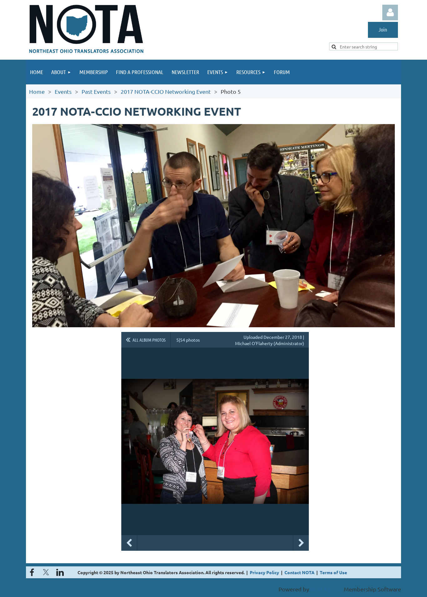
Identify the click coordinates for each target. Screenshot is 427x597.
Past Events (96, 91)
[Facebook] (32, 572)
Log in (390, 12)
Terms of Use (333, 572)
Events (63, 91)
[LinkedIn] (60, 572)
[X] (46, 572)
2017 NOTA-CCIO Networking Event (166, 91)
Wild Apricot (326, 589)
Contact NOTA (299, 572)
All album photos (149, 340)
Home (37, 91)
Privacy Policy (264, 572)
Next (301, 543)
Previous (129, 543)
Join (383, 29)
